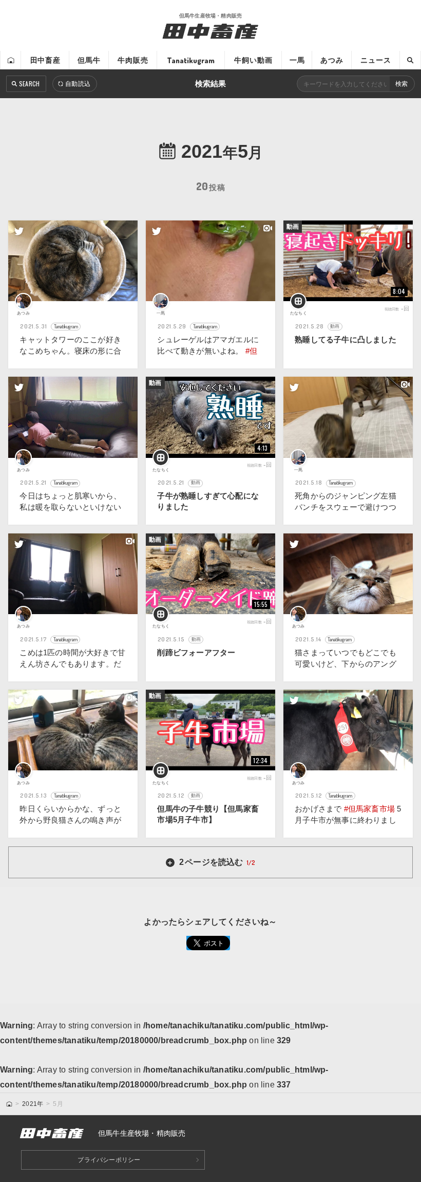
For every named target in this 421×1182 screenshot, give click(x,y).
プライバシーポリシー (109, 1159)
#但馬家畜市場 (369, 809)
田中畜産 (45, 60)
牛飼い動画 (253, 60)
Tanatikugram (191, 60)
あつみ (331, 60)
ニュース (375, 60)
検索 (401, 83)
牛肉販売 (133, 60)
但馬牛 (89, 60)
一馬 (297, 60)
